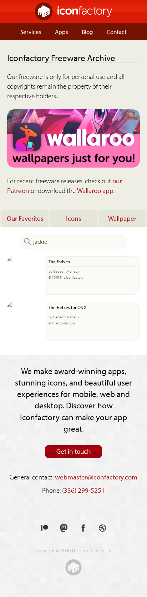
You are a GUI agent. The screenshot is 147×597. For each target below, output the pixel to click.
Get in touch (73, 451)
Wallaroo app (95, 190)
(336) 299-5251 (83, 490)
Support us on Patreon (44, 528)
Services (30, 31)
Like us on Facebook (83, 528)
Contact (117, 31)
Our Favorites (25, 218)
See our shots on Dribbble (102, 528)
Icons (73, 218)
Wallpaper (122, 218)
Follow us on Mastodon (64, 528)
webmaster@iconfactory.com (96, 477)
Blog (87, 31)
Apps (61, 31)
